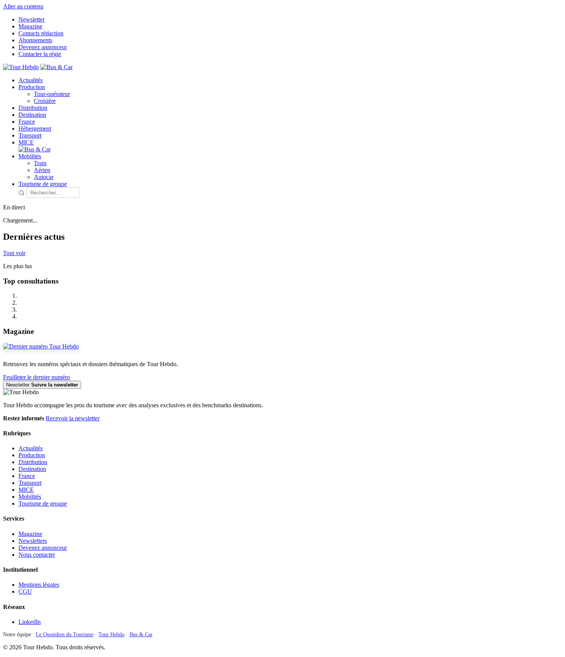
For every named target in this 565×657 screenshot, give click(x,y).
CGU (25, 591)
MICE (26, 142)
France (26, 121)
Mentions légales (38, 584)
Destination (32, 114)
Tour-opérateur (52, 94)
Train (40, 163)
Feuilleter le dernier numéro (36, 377)
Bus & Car (141, 634)
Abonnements (35, 40)
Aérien (42, 170)
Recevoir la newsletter (73, 418)
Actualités (30, 80)
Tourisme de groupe (42, 184)
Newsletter (31, 19)
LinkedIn (29, 622)
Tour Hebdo (111, 634)
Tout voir (14, 253)
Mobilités (29, 156)
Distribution (32, 108)
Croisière (45, 101)
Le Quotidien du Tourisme (64, 634)
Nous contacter (36, 554)
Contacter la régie (39, 54)
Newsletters (32, 541)
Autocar (43, 177)
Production (31, 87)
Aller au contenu (23, 6)
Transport (30, 135)
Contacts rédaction (40, 33)
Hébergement (34, 128)
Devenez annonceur (42, 47)
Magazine (30, 26)
